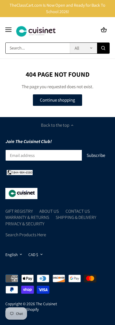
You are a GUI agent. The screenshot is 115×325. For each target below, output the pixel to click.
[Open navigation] (8, 30)
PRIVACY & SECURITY (24, 224)
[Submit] (103, 48)
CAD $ (33, 254)
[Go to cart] (104, 29)
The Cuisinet (46, 303)
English (11, 254)
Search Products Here (25, 235)
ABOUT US (49, 211)
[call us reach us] (20, 172)
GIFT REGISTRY (19, 211)
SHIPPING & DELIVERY (76, 217)
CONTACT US (78, 211)
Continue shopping (57, 100)
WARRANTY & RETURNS (27, 217)
